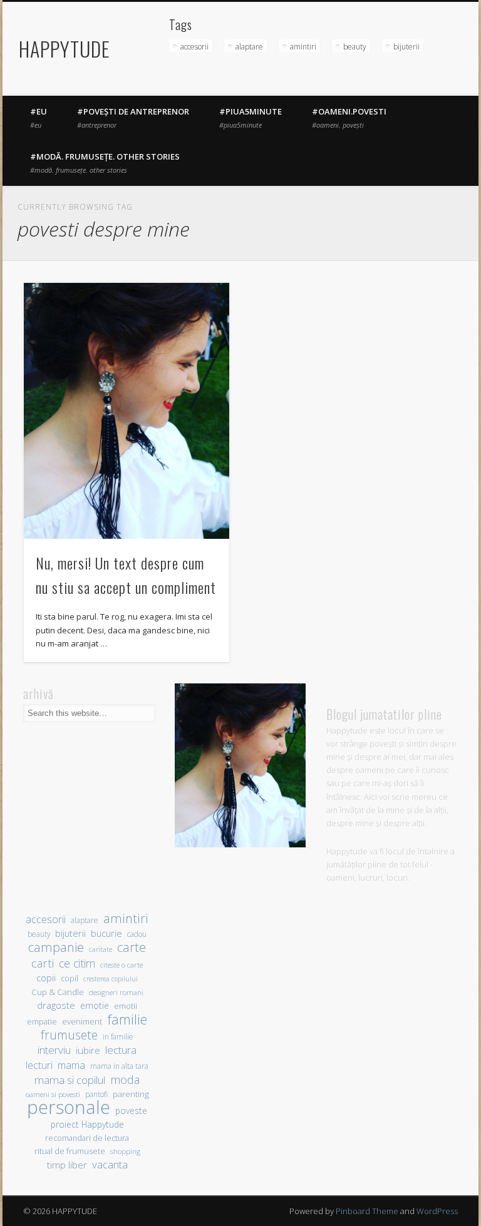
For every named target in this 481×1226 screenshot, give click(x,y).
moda (125, 1079)
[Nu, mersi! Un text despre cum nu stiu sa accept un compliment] (126, 411)
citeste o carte (121, 964)
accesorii (194, 46)
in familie (118, 1036)
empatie (42, 1021)
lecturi (39, 1065)
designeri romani (116, 992)
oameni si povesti (53, 1094)
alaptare (249, 46)
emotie (94, 1005)
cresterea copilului (110, 978)
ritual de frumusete (69, 1151)
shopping (125, 1151)
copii (46, 978)
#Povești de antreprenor (133, 118)
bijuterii (406, 46)
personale (68, 1107)
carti (42, 962)
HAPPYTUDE (64, 48)
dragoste (56, 1005)
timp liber (67, 1164)
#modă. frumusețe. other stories (105, 163)
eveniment (82, 1021)
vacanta (110, 1164)
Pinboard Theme (367, 1211)
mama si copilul (69, 1079)
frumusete (69, 1034)
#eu (38, 118)
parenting (131, 1094)
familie (127, 1019)
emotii (125, 1006)
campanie (56, 947)
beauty (354, 46)
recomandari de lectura (87, 1138)
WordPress (437, 1211)
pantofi (96, 1094)
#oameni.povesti (349, 118)
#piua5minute (250, 118)
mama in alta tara (119, 1066)
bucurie (106, 933)
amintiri (303, 46)
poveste (131, 1110)
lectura (121, 1049)
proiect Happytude (87, 1124)
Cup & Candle (57, 992)
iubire (88, 1050)
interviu (54, 1049)
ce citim (77, 963)
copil (69, 978)
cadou (137, 934)
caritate (100, 949)
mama (71, 1064)
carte (131, 947)
